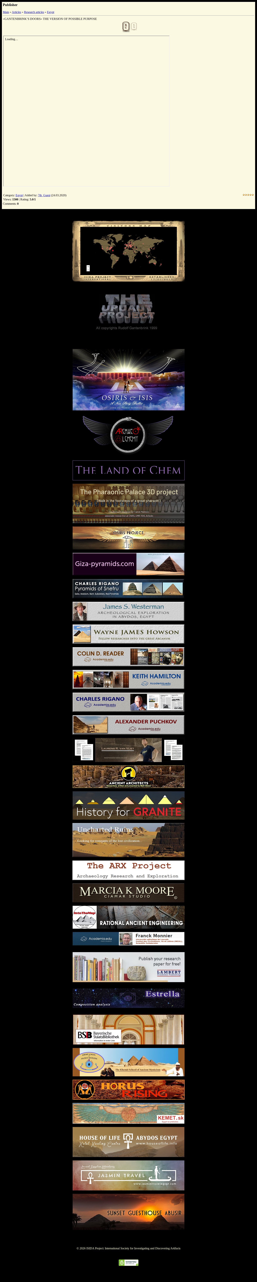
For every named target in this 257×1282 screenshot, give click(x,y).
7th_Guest (44, 195)
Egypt (50, 12)
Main (6, 12)
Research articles (34, 12)
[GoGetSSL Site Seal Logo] (128, 1264)
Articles (16, 12)
